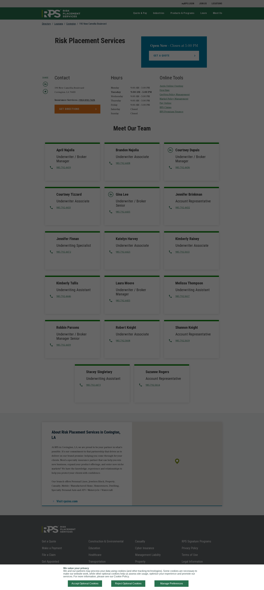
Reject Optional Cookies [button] (128, 583)
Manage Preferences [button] (171, 583)
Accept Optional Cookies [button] (85, 583)
